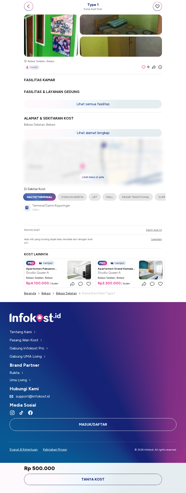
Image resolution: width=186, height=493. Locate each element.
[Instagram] (12, 412)
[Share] (154, 67)
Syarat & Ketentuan (24, 450)
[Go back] (28, 6)
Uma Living (18, 380)
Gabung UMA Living (26, 356)
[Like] (89, 284)
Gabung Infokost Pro (27, 348)
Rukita (15, 373)
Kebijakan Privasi (55, 450)
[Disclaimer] (160, 67)
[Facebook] (30, 412)
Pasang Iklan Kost (24, 340)
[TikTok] (21, 412)
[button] (93, 161)
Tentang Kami (21, 332)
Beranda (30, 293)
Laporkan (156, 239)
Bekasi (46, 293)
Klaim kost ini (154, 230)
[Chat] (80, 284)
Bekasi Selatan (66, 293)
